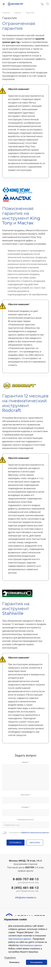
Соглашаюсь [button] (36, 962)
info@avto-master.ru (25, 897)
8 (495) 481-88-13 (25, 889)
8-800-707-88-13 (26, 881)
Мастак (25, 222)
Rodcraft (11, 410)
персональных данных (20, 939)
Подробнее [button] (10, 957)
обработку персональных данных (35, 833)
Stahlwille (12, 613)
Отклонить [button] (14, 962)
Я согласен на (29, 833)
